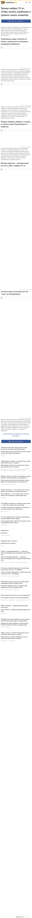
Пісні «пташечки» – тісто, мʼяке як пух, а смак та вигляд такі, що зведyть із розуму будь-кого (15, 494)
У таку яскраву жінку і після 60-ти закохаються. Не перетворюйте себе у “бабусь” (15, 521)
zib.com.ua (29, 105)
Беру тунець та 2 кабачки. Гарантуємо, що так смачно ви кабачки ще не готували (14, 637)
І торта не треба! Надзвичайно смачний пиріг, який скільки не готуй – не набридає (16, 572)
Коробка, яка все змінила (8, 543)
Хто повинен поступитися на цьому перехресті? (15, 597)
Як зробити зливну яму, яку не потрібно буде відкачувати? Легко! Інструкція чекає (14, 586)
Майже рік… (4, 533)
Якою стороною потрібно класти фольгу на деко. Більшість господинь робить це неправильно (15, 481)
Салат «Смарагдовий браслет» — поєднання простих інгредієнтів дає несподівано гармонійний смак (16, 558)
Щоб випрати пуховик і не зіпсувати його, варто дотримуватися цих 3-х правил (15, 466)
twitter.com (29, 68)
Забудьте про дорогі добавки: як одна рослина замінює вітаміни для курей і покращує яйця (14, 624)
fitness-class (28, 146)
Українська (21, 917)
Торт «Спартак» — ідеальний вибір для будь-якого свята (15, 610)
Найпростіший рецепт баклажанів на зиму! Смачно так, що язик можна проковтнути (16, 452)
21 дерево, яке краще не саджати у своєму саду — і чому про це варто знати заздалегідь (16, 508)
